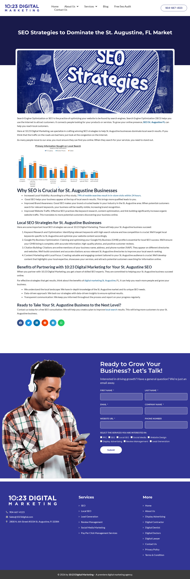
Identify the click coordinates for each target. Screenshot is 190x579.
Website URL (107, 418)
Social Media (139, 437)
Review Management (137, 441)
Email (103, 404)
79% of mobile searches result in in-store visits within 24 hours (109, 195)
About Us (69, 6)
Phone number (153, 418)
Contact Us (60, 9)
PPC (105, 437)
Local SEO (124, 437)
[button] (20, 322)
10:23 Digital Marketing (81, 574)
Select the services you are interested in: (123, 432)
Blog (105, 6)
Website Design (158, 437)
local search (111, 309)
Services (89, 6)
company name (154, 404)
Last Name (151, 390)
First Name (106, 390)
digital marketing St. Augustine (100, 280)
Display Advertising (112, 441)
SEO (113, 437)
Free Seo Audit (122, 6)
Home (54, 6)
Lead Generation (161, 441)
